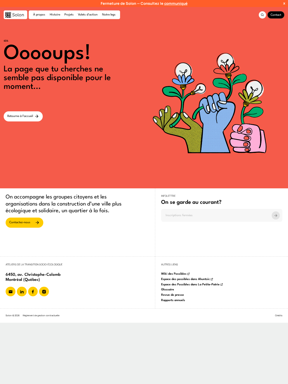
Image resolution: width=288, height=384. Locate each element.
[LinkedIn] (22, 292)
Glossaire (167, 289)
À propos (39, 14)
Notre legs (109, 14)
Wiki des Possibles (173, 273)
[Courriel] (10, 292)
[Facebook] (33, 292)
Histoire (55, 14)
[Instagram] (44, 292)
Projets (69, 14)
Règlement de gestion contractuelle (41, 315)
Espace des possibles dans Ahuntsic (185, 279)
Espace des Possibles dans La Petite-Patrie (190, 284)
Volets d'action (88, 14)
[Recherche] (262, 15)
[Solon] (15, 14)
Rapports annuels (173, 300)
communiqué (176, 3)
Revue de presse (172, 295)
